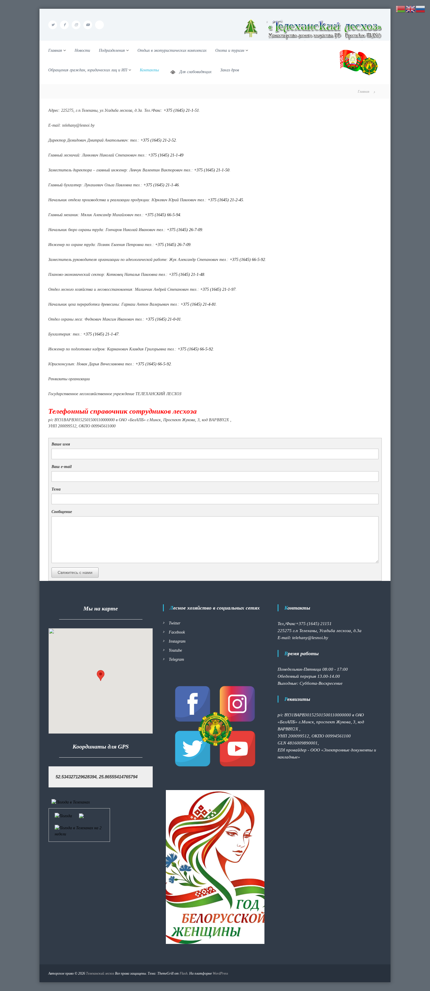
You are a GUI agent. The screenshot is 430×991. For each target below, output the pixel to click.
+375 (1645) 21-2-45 (225, 200)
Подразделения (112, 50)
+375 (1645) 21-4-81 (198, 304)
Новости (82, 50)
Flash (184, 973)
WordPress (220, 973)
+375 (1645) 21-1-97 (217, 289)
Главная (55, 50)
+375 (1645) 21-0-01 (163, 319)
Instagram (177, 641)
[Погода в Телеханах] (71, 801)
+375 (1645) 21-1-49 (165, 155)
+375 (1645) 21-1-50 (211, 170)
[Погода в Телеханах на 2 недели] (79, 830)
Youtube (175, 650)
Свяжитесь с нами (75, 572)
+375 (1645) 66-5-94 (162, 215)
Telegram (176, 659)
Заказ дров (229, 70)
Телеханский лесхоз (100, 973)
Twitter (174, 623)
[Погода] (69, 815)
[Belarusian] (401, 8)
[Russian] (421, 8)
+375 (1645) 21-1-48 (186, 274)
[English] (411, 8)
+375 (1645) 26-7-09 (184, 230)
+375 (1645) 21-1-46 (161, 185)
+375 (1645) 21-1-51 (181, 110)
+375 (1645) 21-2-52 (158, 140)
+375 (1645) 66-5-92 (247, 259)
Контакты (149, 70)
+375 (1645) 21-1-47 (100, 334)
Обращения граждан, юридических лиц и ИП (87, 70)
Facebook (177, 632)
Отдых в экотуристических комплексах (172, 50)
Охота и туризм (229, 50)
